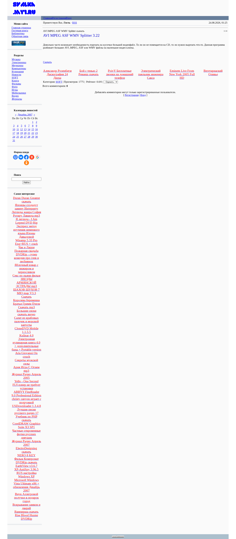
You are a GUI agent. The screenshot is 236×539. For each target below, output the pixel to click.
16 (36, 129)
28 (29, 136)
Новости (16, 74)
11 (18, 129)
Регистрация (59, 18)
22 (32, 133)
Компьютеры (19, 68)
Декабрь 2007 (25, 114)
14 (29, 129)
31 (14, 140)
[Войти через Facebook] (26, 157)
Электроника (19, 62)
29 (32, 136)
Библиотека (18, 33)
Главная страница (21, 27)
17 (14, 133)
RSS (74, 22)
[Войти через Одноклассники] (26, 162)
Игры (15, 89)
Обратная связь (20, 36)
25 (17, 136)
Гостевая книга (20, 30)
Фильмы (16, 83)
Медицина (17, 65)
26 (21, 136)
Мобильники (19, 92)
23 (36, 133)
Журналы (17, 99)
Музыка (16, 59)
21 (29, 133)
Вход (68, 18)
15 (32, 129)
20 (25, 133)
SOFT (15, 77)
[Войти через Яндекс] (31, 157)
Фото (14, 86)
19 (21, 133)
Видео (15, 96)
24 (14, 136)
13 (25, 129)
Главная (48, 18)
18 (17, 133)
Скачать (47, 62)
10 (14, 129)
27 (25, 136)
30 (36, 136)
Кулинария (18, 71)
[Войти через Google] (37, 157)
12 (21, 129)
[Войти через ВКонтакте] (20, 157)
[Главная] (24, 15)
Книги (15, 80)
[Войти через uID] (15, 157)
